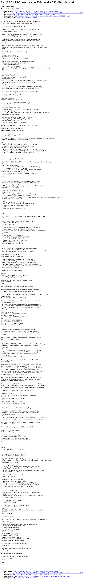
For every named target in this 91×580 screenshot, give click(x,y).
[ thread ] (23, 17)
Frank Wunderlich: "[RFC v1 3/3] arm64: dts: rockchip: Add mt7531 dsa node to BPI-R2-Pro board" (42, 16)
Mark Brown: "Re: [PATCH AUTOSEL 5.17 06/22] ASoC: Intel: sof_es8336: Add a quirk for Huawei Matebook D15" (49, 13)
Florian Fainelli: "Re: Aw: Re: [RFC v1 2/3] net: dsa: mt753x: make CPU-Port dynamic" (36, 14)
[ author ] (34, 17)
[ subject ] (29, 17)
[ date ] (19, 17)
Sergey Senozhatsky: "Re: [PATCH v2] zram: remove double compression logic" (36, 11)
